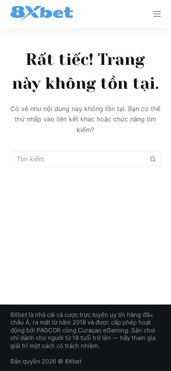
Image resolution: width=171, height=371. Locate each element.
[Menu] (157, 14)
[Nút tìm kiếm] (152, 158)
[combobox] (78, 159)
